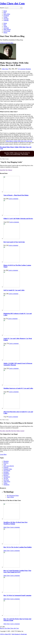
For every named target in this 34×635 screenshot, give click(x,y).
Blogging (6, 461)
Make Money (7, 29)
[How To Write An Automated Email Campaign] (11, 592)
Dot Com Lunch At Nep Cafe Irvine (14, 242)
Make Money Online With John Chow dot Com (19, 141)
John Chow (5, 69)
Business (28, 69)
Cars (4, 464)
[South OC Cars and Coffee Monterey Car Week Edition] (11, 335)
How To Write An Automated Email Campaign (17, 595)
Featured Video (7, 469)
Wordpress (6, 484)
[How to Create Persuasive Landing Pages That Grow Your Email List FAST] (11, 567)
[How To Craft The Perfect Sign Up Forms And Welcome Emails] (11, 615)
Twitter (5, 17)
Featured (5, 467)
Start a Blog (6, 14)
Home (5, 11)
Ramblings (6, 473)
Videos (5, 483)
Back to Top (3, 628)
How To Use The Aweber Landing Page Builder (17, 547)
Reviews (5, 475)
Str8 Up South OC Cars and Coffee (13, 290)
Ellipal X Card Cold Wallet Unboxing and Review (18, 218)
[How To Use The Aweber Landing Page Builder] (11, 544)
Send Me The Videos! (6, 170)
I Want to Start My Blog (6, 43)
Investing (6, 472)
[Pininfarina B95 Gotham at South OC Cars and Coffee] (11, 310)
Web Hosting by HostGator (19, 634)
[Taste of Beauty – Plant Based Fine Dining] (11, 191)
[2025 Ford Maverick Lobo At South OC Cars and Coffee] (11, 408)
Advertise (6, 28)
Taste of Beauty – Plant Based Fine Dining (15, 195)
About (5, 26)
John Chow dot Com (12, 3)
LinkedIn (6, 20)
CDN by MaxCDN (5, 634)
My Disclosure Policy (13, 495)
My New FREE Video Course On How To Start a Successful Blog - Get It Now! (17, 153)
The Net (5, 478)
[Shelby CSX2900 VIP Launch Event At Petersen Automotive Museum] (11, 360)
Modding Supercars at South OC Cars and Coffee (18, 388)
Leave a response (13, 198)
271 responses (22, 69)
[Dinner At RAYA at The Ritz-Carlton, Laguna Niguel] (11, 262)
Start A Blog (10, 497)
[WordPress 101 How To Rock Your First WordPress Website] (11, 519)
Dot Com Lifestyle (8, 466)
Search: (2, 7)
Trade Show (6, 481)
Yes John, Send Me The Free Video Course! (12, 431)
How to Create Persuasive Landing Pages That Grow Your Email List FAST (17, 571)
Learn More (3, 454)
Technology (6, 477)
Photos (5, 32)
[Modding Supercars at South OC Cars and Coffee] (11, 385)
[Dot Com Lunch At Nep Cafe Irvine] (11, 238)
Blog (4, 12)
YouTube (6, 18)
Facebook (6, 15)
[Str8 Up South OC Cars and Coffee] (11, 287)
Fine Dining (6, 470)
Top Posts (6, 480)
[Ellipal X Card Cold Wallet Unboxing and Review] (11, 215)
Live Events (6, 31)
